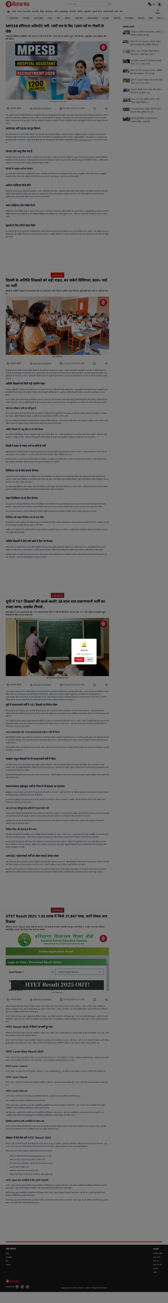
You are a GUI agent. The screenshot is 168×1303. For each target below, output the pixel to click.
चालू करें (79, 659)
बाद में (89, 659)
